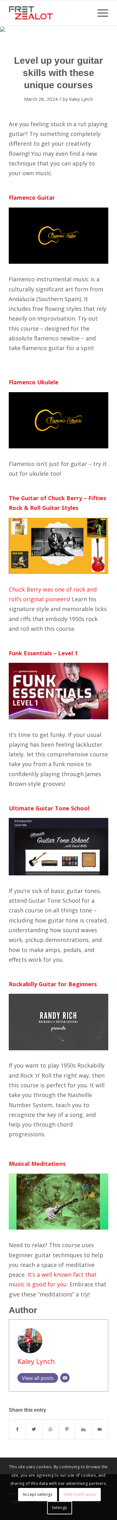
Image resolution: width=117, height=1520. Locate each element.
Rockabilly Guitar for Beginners (53, 984)
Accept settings (37, 1494)
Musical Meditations (37, 1163)
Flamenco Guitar (32, 197)
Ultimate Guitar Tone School (49, 808)
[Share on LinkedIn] (83, 1429)
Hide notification (80, 1494)
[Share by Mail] (100, 1429)
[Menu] (99, 12)
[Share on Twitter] (34, 1429)
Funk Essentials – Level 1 (43, 653)
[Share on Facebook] (17, 1429)
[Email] (65, 1377)
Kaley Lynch (81, 99)
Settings (59, 1507)
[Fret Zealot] (48, 12)
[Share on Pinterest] (67, 1429)
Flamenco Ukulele (33, 382)
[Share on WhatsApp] (50, 1429)
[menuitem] (99, 12)
